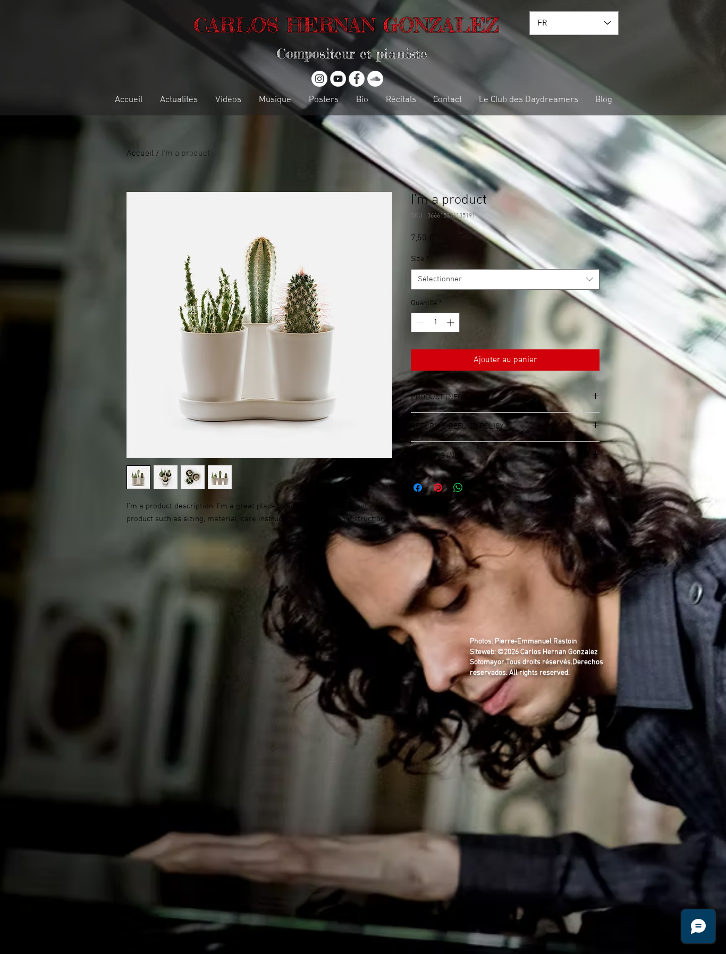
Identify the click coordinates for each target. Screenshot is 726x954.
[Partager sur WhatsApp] (458, 487)
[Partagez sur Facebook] (417, 487)
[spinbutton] (435, 322)
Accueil (140, 153)
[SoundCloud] (375, 79)
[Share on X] (478, 487)
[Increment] (451, 322)
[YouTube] (338, 79)
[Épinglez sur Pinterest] (438, 487)
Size (420, 259)
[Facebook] (357, 79)
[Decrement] (419, 322)
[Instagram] (319, 79)
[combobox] (505, 279)
